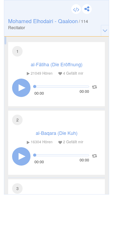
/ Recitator (48, 23)
